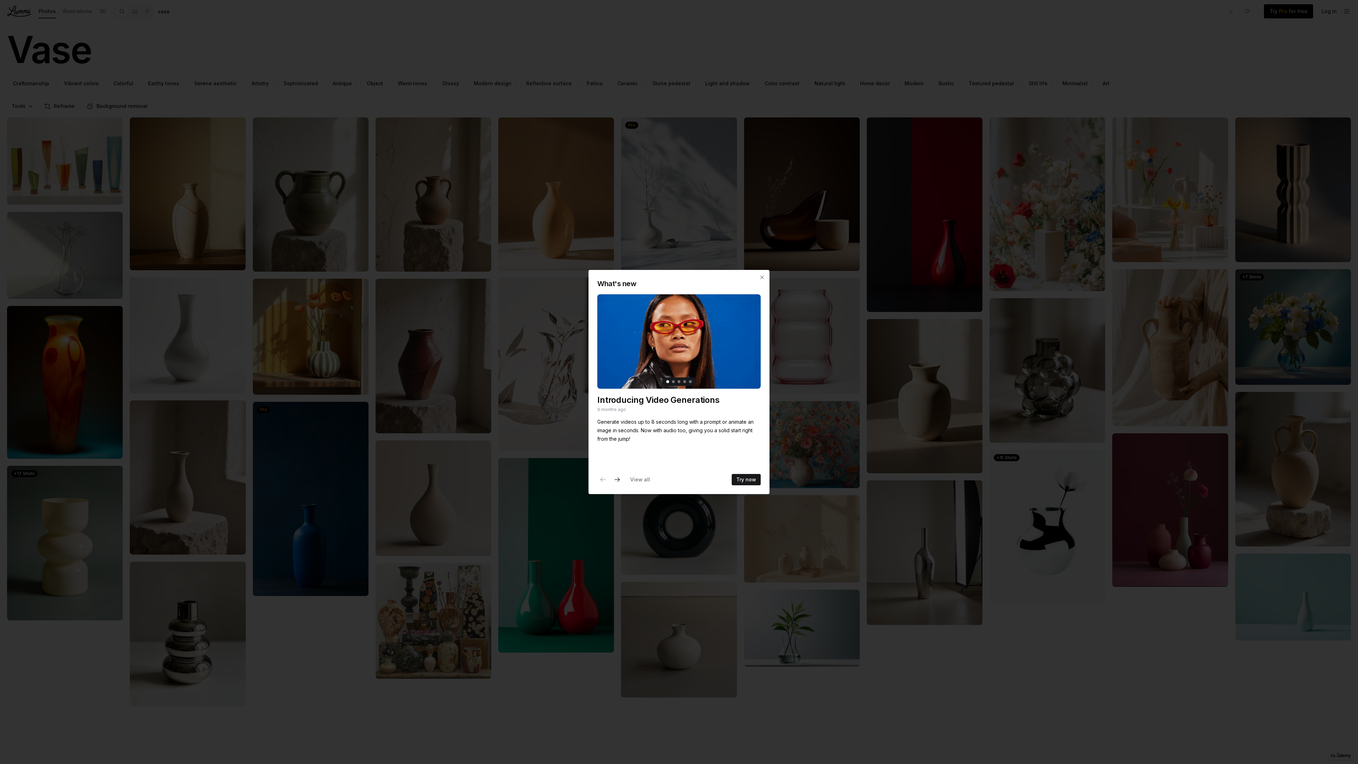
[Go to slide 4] (684, 381)
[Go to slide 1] (667, 381)
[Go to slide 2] (673, 381)
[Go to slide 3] (679, 381)
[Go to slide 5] (690, 381)
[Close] (762, 277)
